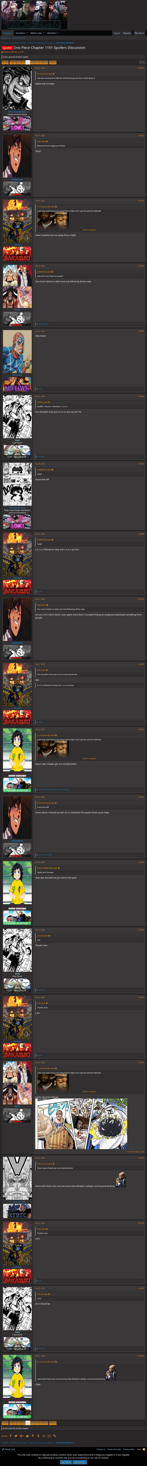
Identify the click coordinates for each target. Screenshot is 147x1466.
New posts (5, 38)
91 (19, 62)
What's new (36, 33)
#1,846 (141, 396)
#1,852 (141, 797)
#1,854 (141, 930)
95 (37, 62)
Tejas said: (41, 605)
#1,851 (141, 729)
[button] (27, 33)
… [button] (15, 62)
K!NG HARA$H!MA (17, 111)
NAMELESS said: (44, 271)
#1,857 (141, 1158)
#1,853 (141, 862)
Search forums (19, 38)
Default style (9, 1449)
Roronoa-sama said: (45, 803)
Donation (20, 33)
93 (28, 62)
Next (52, 62)
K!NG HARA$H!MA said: (47, 868)
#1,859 (141, 1288)
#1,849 (141, 599)
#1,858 (141, 1223)
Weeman (17, 374)
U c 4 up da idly (17, 1201)
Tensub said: (42, 402)
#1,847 (141, 464)
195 (45, 62)
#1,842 (141, 135)
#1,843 (141, 201)
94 (32, 62)
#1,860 (141, 1356)
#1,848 (141, 534)
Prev (5, 62)
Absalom (7, 52)
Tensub (17, 244)
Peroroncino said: (44, 73)
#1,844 (141, 266)
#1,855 (141, 997)
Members (52, 33)
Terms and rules (114, 1449)
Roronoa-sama (17, 507)
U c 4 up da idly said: (45, 206)
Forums (8, 33)
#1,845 (141, 331)
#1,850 (141, 664)
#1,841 (141, 68)
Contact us (100, 1449)
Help (139, 1449)
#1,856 (141, 1062)
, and (54, 789)
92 (23, 62)
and (45, 855)
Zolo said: (41, 141)
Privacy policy (129, 1449)
